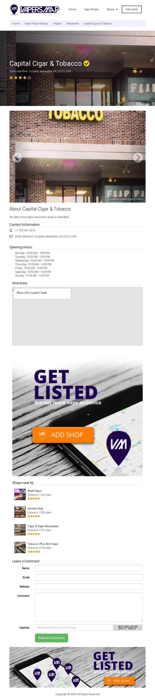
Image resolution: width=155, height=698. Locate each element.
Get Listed (131, 9)
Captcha (24, 627)
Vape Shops (91, 9)
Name (25, 568)
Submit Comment (51, 638)
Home (72, 9)
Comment (23, 595)
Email (26, 577)
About (110, 9)
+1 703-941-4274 (25, 230)
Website (24, 586)
